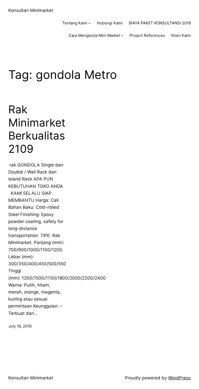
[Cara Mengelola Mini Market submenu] (122, 35)
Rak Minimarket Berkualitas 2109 (36, 129)
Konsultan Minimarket (30, 10)
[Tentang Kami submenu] (89, 23)
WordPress (179, 377)
